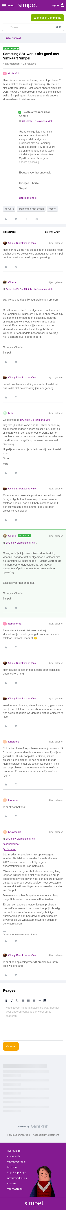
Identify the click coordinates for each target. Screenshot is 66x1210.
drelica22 (13, 73)
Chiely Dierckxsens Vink (22, 242)
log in (56, 5)
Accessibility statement (46, 1134)
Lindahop (13, 741)
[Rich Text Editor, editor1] (33, 1022)
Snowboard (14, 831)
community (13, 1156)
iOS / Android (13, 37)
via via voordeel (16, 1161)
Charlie (12, 282)
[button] (4, 18)
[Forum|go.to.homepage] (17, 18)
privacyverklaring (17, 1177)
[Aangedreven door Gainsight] (33, 1127)
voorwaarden (15, 1188)
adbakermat (15, 623)
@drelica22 (12, 289)
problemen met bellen (31, 208)
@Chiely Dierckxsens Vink (37, 121)
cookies (11, 1183)
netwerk (9, 208)
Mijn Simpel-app (16, 1172)
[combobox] (33, 27)
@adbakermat (11, 844)
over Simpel (14, 1150)
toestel (52, 208)
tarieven (12, 1167)
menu (10, 5)
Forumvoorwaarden (18, 1134)
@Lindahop (9, 849)
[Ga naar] (6, 27)
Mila (10, 412)
